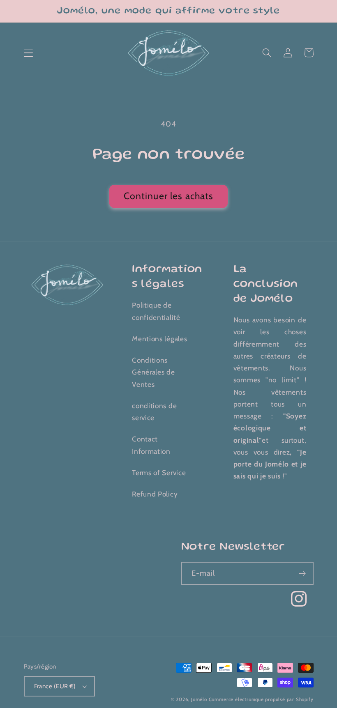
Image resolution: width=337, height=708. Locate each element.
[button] (28, 52)
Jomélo (199, 699)
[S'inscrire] (302, 573)
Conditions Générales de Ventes (153, 372)
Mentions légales (159, 338)
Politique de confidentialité (156, 311)
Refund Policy (155, 494)
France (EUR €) (55, 686)
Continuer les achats (169, 196)
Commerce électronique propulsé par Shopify (261, 699)
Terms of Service (159, 472)
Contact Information (151, 444)
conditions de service (154, 411)
